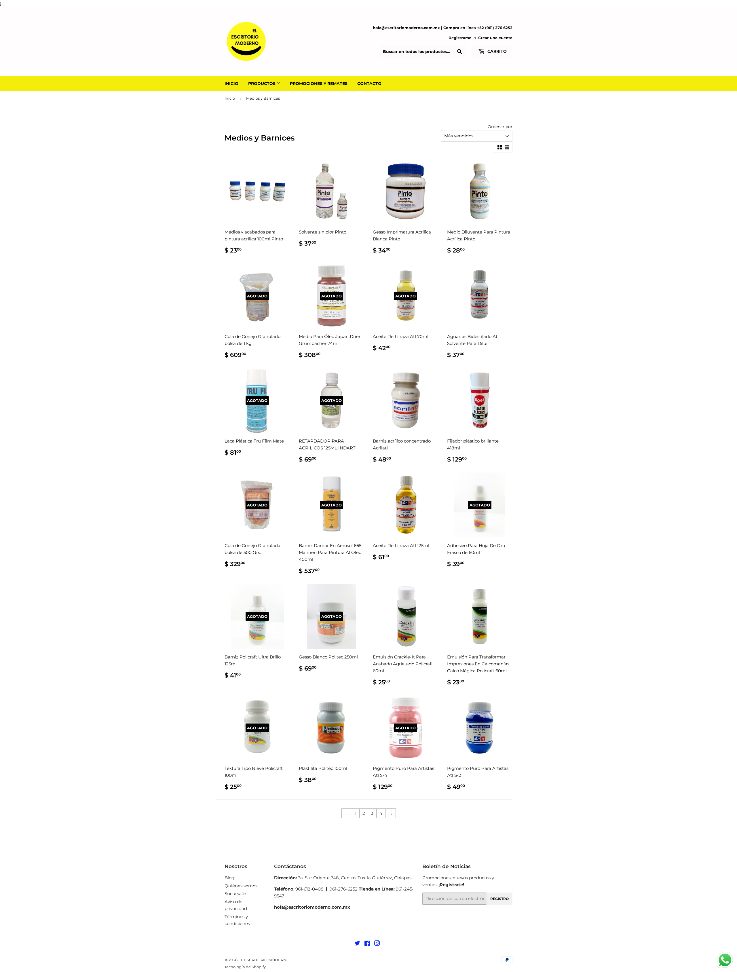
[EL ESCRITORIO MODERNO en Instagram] (377, 944)
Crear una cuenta (495, 38)
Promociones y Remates (318, 83)
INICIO (231, 83)
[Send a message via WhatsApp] (725, 960)
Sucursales (236, 893)
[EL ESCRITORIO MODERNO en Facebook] (367, 944)
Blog (229, 877)
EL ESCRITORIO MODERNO (264, 960)
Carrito (496, 51)
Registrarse (460, 38)
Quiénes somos (241, 886)
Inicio (230, 98)
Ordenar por (500, 126)
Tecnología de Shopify (245, 967)
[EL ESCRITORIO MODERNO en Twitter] (357, 944)
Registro (499, 899)
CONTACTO (369, 83)
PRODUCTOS (262, 83)
